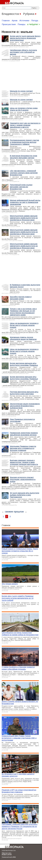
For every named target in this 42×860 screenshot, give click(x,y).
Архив (14, 20)
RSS (14, 857)
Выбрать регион (7, 854)
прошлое (19, 511)
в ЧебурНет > (33, 24)
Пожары (21, 24)
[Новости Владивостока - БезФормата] (12, 2)
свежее (9, 511)
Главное (6, 20)
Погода (34, 20)
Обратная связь (6, 853)
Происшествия (9, 24)
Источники (24, 20)
